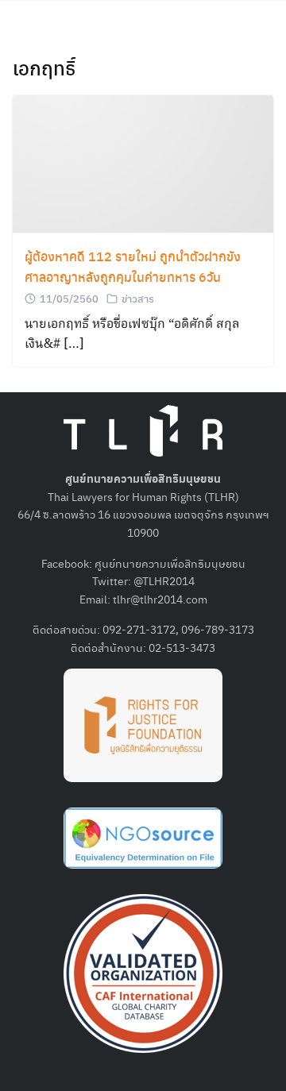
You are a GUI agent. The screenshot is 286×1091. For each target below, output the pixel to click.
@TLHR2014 (164, 580)
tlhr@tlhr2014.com (160, 599)
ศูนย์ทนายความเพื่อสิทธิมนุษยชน (170, 563)
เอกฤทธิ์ (44, 67)
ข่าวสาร (138, 298)
